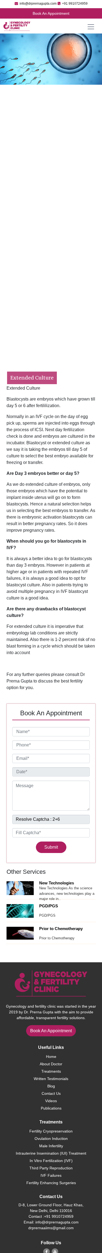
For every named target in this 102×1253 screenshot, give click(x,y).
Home (51, 1056)
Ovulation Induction (51, 1138)
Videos (51, 1101)
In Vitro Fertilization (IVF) (51, 1160)
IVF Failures (51, 1175)
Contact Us (51, 1093)
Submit (51, 847)
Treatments (51, 1071)
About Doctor (51, 1064)
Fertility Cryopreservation (51, 1131)
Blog (51, 1086)
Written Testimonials (51, 1078)
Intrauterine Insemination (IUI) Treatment (51, 1153)
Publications (51, 1108)
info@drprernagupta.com (38, 3)
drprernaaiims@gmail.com (51, 1228)
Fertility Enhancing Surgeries (51, 1183)
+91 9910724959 (74, 3)
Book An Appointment (51, 13)
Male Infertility (51, 1146)
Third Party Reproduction (51, 1168)
